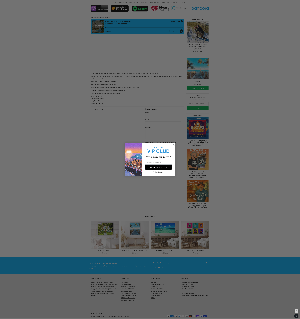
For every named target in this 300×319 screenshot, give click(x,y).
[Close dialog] (173, 144)
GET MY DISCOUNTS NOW (158, 167)
